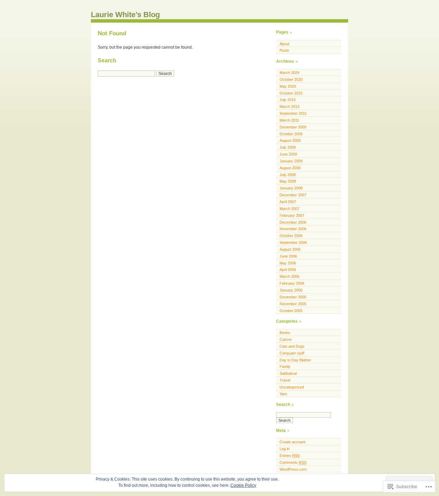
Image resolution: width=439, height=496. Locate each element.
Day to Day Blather (295, 360)
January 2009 (291, 161)
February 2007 (292, 215)
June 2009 (288, 154)
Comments (293, 462)
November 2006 (293, 229)
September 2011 (293, 113)
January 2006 (291, 290)
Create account (292, 442)
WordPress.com (293, 469)
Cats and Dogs (292, 346)
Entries (290, 456)
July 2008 (288, 175)
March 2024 (289, 73)
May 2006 (288, 263)
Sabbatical (288, 373)
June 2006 (288, 256)
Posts (284, 50)
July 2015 (288, 100)
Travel (285, 380)
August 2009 (290, 140)
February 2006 (292, 283)
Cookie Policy (243, 485)
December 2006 (293, 222)
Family (285, 366)
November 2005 (293, 304)
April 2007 (288, 202)
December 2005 (293, 297)
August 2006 (290, 249)
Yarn (283, 394)
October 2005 (291, 311)
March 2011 (289, 120)
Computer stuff (292, 353)
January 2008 (291, 188)
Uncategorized (292, 387)
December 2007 (293, 195)
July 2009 (288, 147)
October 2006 (291, 236)
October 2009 (291, 134)
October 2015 (291, 93)
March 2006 (289, 276)
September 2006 (293, 242)
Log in (284, 449)
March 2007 (289, 209)
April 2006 (288, 270)
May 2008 (288, 181)
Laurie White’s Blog (125, 14)
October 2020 (291, 79)
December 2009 (293, 127)
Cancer (286, 339)
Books (285, 333)
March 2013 (289, 106)
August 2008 (290, 168)
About (284, 44)
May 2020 (288, 86)
